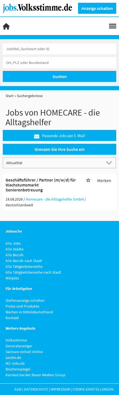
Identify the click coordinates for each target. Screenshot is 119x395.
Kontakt (12, 317)
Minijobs (12, 278)
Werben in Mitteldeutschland (29, 311)
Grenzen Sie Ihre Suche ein (60, 149)
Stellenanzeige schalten (25, 300)
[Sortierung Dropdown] (110, 162)
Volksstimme (16, 340)
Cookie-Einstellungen (93, 389)
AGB (17, 389)
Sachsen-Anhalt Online (24, 351)
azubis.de (13, 357)
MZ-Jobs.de (15, 363)
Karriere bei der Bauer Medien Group (35, 374)
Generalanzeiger (19, 345)
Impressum (60, 389)
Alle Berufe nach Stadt (24, 260)
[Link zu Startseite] (39, 7)
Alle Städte (15, 249)
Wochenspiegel (18, 369)
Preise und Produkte (22, 306)
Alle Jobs (13, 243)
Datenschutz (36, 389)
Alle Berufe (15, 254)
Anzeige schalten (97, 8)
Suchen (60, 76)
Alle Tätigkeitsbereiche (24, 266)
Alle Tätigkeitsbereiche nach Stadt (33, 272)
